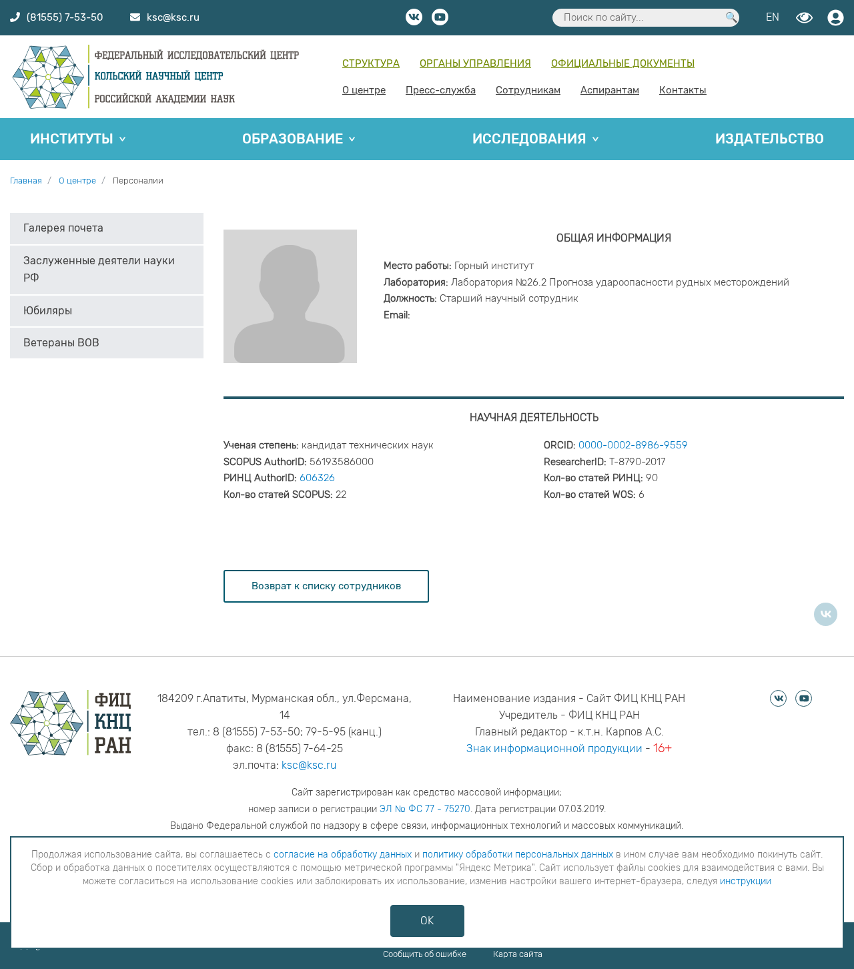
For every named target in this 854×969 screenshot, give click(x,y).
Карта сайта (517, 954)
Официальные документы (623, 63)
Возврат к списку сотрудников (326, 586)
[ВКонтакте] (825, 614)
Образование (292, 139)
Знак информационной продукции (554, 748)
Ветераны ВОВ (61, 342)
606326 (317, 478)
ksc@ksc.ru (309, 765)
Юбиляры (47, 310)
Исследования (529, 139)
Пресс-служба (441, 90)
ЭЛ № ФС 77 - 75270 (425, 809)
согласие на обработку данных (343, 854)
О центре (364, 90)
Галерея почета (63, 228)
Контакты (683, 90)
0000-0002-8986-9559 (633, 445)
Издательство (769, 139)
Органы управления (475, 63)
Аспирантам (609, 90)
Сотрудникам (528, 90)
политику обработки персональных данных (517, 854)
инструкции (745, 881)
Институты (71, 139)
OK (427, 920)
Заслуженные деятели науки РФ (99, 269)
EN (772, 17)
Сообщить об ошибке (424, 954)
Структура (371, 63)
